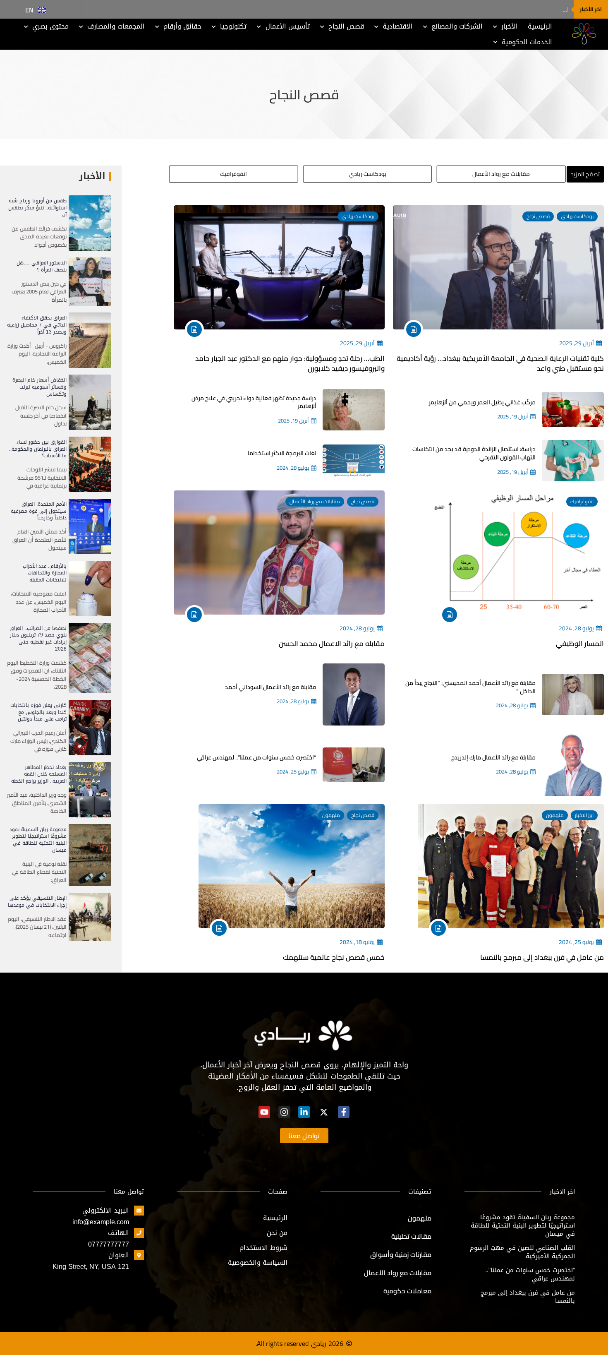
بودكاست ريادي (577, 216)
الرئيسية (540, 26)
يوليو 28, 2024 (293, 468)
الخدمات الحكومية (527, 42)
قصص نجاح (538, 216)
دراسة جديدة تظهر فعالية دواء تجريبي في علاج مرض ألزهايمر (253, 402)
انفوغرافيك (582, 501)
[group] (501, 174)
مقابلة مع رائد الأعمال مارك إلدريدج (493, 757)
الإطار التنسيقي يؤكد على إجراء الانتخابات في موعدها (37, 902)
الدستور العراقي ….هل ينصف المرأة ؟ (522, 9)
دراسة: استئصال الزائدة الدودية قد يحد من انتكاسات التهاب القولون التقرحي (474, 453)
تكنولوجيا (233, 26)
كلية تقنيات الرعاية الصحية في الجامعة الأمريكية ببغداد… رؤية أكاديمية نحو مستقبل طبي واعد (500, 363)
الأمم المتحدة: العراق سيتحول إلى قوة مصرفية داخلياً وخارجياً (39, 511)
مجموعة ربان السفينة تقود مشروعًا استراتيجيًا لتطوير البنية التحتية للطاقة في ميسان (38, 840)
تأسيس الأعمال (288, 26)
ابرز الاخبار (584, 815)
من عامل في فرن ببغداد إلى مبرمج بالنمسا (542, 957)
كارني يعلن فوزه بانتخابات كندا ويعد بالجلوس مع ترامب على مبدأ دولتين (38, 712)
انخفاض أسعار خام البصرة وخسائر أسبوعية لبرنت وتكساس (39, 387)
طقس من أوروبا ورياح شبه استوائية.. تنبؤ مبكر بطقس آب (37, 207)
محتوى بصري (50, 26)
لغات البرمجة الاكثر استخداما (282, 453)
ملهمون (555, 815)
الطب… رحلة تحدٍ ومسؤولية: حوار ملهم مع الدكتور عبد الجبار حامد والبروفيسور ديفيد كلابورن (290, 363)
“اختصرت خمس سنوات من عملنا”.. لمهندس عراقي (256, 757)
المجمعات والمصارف (116, 26)
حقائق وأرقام (182, 26)
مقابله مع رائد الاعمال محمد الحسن (332, 643)
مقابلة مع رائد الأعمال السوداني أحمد (270, 687)
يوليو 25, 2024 (293, 772)
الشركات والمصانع (457, 26)
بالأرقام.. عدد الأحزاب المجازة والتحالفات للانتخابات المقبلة (45, 573)
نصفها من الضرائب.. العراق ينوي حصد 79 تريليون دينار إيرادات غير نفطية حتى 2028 (38, 638)
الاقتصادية (398, 26)
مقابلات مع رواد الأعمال (315, 501)
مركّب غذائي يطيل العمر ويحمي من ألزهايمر (482, 402)
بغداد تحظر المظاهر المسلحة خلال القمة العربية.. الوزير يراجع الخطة (39, 774)
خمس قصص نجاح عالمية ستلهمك (334, 957)
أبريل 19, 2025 (512, 417)
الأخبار (509, 26)
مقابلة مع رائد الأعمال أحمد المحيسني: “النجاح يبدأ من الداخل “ (470, 687)
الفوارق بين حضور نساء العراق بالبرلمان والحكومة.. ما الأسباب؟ (38, 449)
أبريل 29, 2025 (576, 343)
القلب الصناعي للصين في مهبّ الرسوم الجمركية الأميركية (522, 1252)
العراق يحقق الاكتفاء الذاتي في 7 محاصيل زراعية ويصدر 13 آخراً (37, 324)
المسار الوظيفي (580, 643)
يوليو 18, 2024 (357, 942)
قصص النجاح (346, 26)
